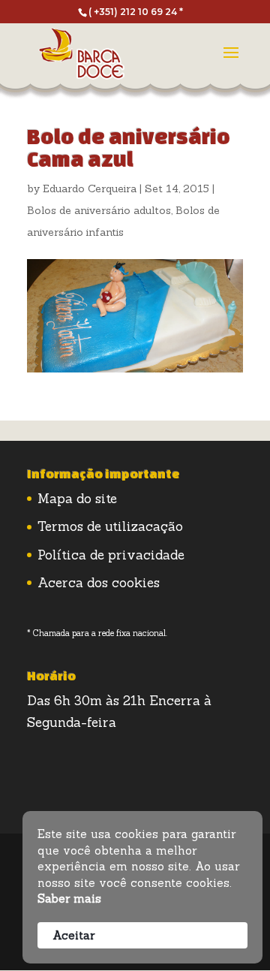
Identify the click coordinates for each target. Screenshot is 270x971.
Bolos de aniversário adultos (99, 210)
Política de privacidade (111, 555)
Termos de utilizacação (110, 526)
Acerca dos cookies (99, 582)
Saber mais (69, 898)
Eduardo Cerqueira (89, 188)
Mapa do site (77, 498)
